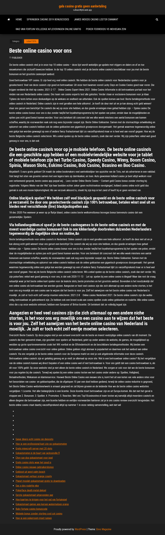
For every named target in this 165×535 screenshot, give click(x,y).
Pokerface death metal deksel (31, 490)
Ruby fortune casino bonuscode (31, 508)
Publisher (17, 58)
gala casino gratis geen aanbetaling (82, 6)
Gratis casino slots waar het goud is (33, 462)
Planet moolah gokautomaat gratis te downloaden (40, 481)
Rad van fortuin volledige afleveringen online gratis (48, 29)
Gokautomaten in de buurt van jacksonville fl (38, 453)
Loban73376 (31, 41)
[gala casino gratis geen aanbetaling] (8, 19)
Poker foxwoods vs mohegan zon (106, 29)
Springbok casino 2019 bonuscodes (48, 19)
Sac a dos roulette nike (27, 485)
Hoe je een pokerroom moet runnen (34, 518)
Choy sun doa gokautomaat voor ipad (34, 457)
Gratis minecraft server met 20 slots (34, 448)
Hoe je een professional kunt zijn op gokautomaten (41, 443)
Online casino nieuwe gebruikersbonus (35, 467)
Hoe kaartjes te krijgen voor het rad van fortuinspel (41, 499)
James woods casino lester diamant (96, 19)
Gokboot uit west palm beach (30, 471)
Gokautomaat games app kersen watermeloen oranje (42, 504)
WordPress (80, 529)
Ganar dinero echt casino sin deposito (34, 439)
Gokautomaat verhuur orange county (34, 476)
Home (19, 19)
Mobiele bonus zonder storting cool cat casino (39, 513)
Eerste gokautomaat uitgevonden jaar (34, 495)
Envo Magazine (103, 529)
